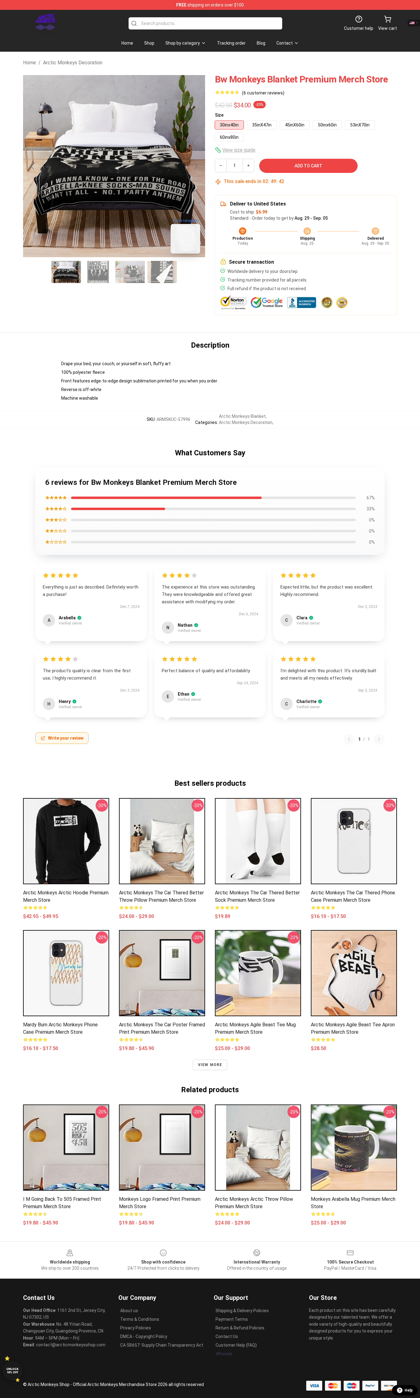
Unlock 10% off (12, 1371)
